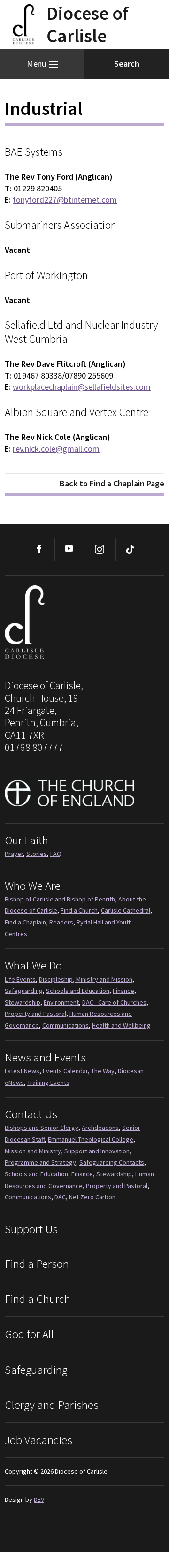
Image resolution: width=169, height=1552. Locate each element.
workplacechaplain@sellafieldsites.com (82, 386)
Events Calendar (65, 1071)
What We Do (33, 965)
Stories (36, 853)
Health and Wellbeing (121, 1025)
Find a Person (37, 1263)
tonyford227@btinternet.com (65, 199)
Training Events (48, 1082)
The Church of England (70, 793)
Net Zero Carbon (92, 1197)
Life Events (20, 979)
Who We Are (33, 885)
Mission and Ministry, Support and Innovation (67, 1151)
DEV (39, 1499)
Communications (65, 1025)
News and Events (45, 1057)
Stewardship (22, 1002)
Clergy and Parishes (52, 1404)
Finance (123, 990)
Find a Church (79, 910)
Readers (61, 922)
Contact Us (31, 1113)
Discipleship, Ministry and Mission (85, 979)
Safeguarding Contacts (111, 1162)
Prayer (14, 853)
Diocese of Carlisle (80, 622)
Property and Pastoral (35, 1013)
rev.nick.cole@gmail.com (56, 448)
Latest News (22, 1071)
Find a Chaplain (25, 922)
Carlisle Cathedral (125, 910)
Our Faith (26, 840)
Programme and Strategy (40, 1162)
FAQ (55, 853)
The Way (103, 1071)
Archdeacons (100, 1127)
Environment (61, 1002)
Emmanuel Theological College (90, 1139)
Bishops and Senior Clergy (41, 1127)
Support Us (31, 1228)
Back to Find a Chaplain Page (112, 483)
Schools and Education (77, 990)
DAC (60, 1197)
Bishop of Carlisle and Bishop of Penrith (60, 899)
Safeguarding (24, 990)
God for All (29, 1333)
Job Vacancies (38, 1439)
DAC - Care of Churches (114, 1002)
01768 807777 (34, 747)
